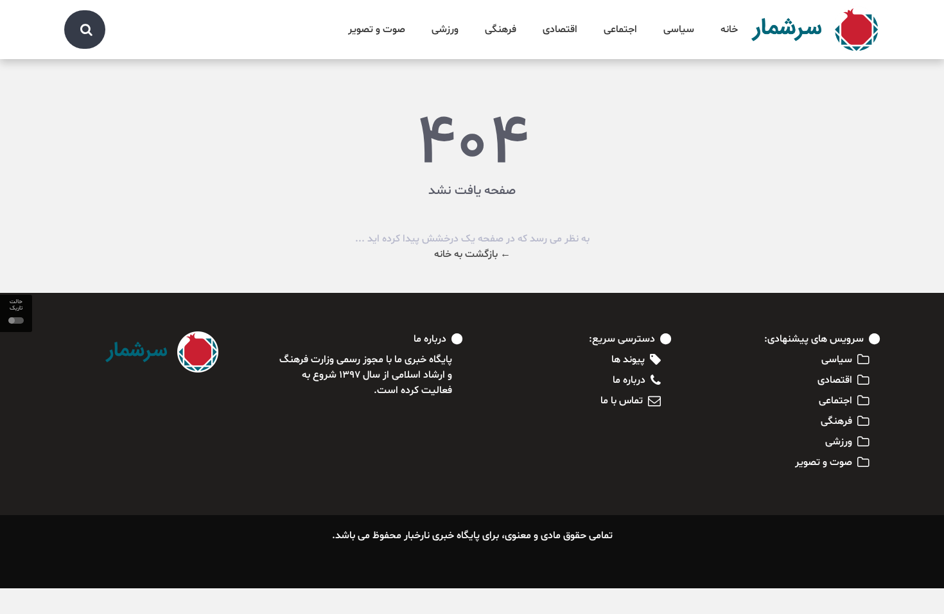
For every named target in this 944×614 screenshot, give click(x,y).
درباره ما (629, 380)
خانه (729, 29)
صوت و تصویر (376, 29)
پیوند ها (628, 360)
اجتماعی (620, 29)
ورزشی (445, 29)
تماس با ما (621, 401)
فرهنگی (500, 29)
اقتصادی (560, 29)
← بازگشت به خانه (472, 254)
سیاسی (678, 29)
